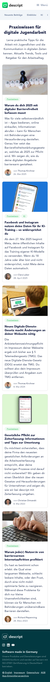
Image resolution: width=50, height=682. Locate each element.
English (8, 672)
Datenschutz (33, 672)
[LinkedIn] (8, 645)
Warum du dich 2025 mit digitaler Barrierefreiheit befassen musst (21, 109)
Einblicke (31, 15)
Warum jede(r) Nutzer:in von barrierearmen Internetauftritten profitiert (24, 555)
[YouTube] (13, 645)
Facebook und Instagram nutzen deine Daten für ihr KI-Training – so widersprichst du (25, 227)
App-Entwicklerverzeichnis (15, 675)
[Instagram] (3, 645)
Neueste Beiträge (13, 15)
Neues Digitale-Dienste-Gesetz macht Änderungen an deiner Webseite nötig (25, 330)
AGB (43, 672)
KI (42, 15)
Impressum (19, 672)
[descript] (12, 5)
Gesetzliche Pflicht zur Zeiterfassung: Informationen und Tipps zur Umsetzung (25, 438)
